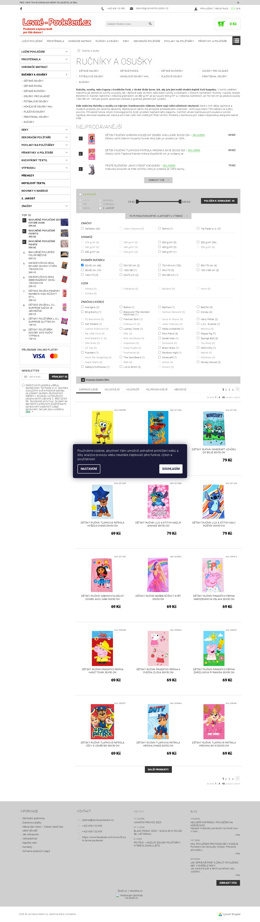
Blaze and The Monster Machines (136, 313)
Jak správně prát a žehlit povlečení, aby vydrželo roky (215, 864)
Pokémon (207, 357)
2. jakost (28, 198)
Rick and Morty (133, 338)
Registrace (221, 8)
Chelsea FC (131, 324)
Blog (194, 811)
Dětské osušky (34, 80)
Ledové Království (96, 328)
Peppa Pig (208, 333)
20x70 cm (130, 275)
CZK (233, 8)
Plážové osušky (34, 111)
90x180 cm (170, 275)
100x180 (130, 270)
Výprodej (29, 167)
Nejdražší (132, 389)
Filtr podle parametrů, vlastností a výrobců (156, 216)
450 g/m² (130, 251)
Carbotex (92, 228)
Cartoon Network (173, 312)
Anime (167, 362)
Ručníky (29, 122)
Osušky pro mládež (37, 96)
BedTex (206, 307)
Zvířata (90, 293)
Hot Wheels (93, 324)
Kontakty (27, 847)
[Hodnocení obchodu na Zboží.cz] (130, 897)
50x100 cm (131, 265)
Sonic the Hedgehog (98, 357)
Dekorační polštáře (147, 41)
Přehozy (28, 175)
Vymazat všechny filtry (97, 379)
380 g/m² (130, 247)
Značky (27, 206)
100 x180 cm (209, 270)
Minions (207, 328)
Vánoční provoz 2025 (147, 822)
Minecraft (169, 357)
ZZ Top (90, 347)
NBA (127, 362)
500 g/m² (207, 247)
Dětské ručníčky (35, 91)
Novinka (108, 200)
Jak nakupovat (30, 834)
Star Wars (92, 343)
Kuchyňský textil (35, 160)
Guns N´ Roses (172, 319)
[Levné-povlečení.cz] (57, 26)
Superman (131, 343)
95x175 (168, 270)
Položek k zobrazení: (219, 201)
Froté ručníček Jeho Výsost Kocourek (140, 165)
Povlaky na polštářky (179, 41)
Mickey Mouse (210, 362)
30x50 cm (92, 265)
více (237, 834)
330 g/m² (169, 251)
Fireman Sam (133, 319)
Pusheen (91, 352)
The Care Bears (134, 357)
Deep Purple (132, 347)
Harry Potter (209, 319)
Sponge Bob (209, 338)
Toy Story (207, 343)
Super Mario (93, 362)
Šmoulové (169, 343)
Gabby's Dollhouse (96, 367)
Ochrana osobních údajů (36, 851)
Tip (84, 204)
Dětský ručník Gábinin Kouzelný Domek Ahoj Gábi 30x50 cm (155, 135)
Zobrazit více (156, 180)
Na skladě (89, 194)
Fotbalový (130, 288)
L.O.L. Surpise (210, 324)
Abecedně (180, 389)
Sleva (86, 208)
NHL (127, 333)
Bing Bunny (92, 312)
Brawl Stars (170, 347)
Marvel (206, 352)
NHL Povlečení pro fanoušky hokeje (214, 843)
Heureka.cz (136, 891)
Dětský (90, 288)
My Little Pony (94, 333)
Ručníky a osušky (107, 41)
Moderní (168, 288)
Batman (168, 307)
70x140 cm (171, 265)
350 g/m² (91, 251)
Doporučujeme (88, 389)
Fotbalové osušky (36, 101)
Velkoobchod (29, 838)
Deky (126, 41)
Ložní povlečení (32, 41)
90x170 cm (208, 265)
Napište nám (29, 842)
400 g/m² (169, 247)
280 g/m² (130, 242)
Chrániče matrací (79, 41)
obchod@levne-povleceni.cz (98, 820)
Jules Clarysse (133, 228)
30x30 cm (92, 270)
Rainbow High (171, 352)
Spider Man (170, 338)
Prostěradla (55, 41)
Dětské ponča (33, 86)
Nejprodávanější (157, 389)
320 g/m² (208, 242)
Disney (206, 312)
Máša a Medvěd (173, 328)
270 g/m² (91, 242)
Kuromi (168, 367)
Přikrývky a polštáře (212, 41)
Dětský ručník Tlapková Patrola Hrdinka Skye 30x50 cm (152, 150)
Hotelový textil (34, 183)
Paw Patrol (170, 333)
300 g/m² (169, 242)
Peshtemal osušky (36, 116)
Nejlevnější (112, 389)
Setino (167, 228)
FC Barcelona (94, 319)
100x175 (91, 275)
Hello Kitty (208, 347)
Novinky (139, 811)
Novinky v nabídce (35, 190)
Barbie (129, 307)
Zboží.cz (122, 891)
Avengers (91, 307)
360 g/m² (91, 247)
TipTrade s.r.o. (210, 228)
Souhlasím (171, 469)
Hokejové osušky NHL (38, 106)
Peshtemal (131, 352)
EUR (238, 8)
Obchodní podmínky (33, 818)
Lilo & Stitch (132, 367)
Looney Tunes (133, 328)
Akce (86, 200)
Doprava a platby (31, 822)
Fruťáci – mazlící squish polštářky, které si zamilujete (157, 844)
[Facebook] (22, 8)
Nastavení (89, 469)
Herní (205, 288)
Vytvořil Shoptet (231, 914)
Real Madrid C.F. (95, 338)
